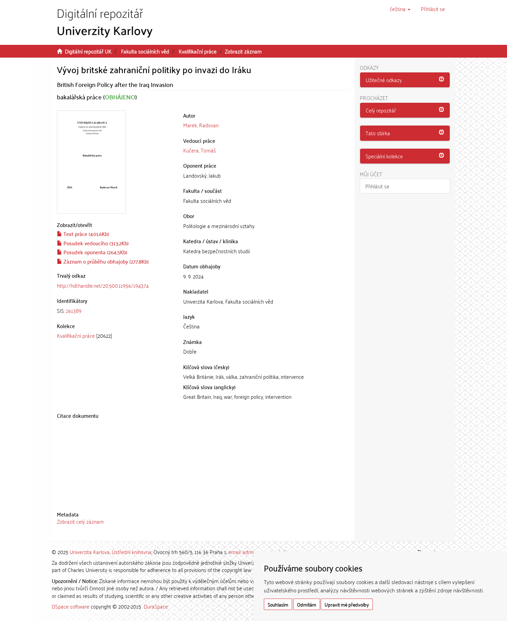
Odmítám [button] (306, 604)
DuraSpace (156, 606)
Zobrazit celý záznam (80, 521)
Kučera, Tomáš (199, 150)
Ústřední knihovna (131, 551)
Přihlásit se (377, 186)
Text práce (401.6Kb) (85, 233)
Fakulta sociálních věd (145, 51)
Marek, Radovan (201, 125)
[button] (400, 8)
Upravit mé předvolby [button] (347, 604)
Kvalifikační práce (198, 51)
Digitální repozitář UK (88, 51)
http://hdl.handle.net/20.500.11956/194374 (103, 285)
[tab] (115, 310)
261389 (73, 310)
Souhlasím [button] (278, 604)
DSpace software (70, 606)
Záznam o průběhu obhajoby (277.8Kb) (105, 261)
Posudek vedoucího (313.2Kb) (95, 243)
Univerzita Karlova (90, 551)
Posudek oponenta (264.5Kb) (94, 252)
